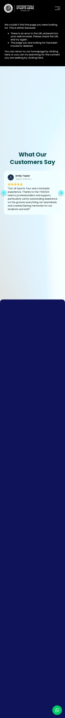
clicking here (35, 57)
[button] (4, 192)
